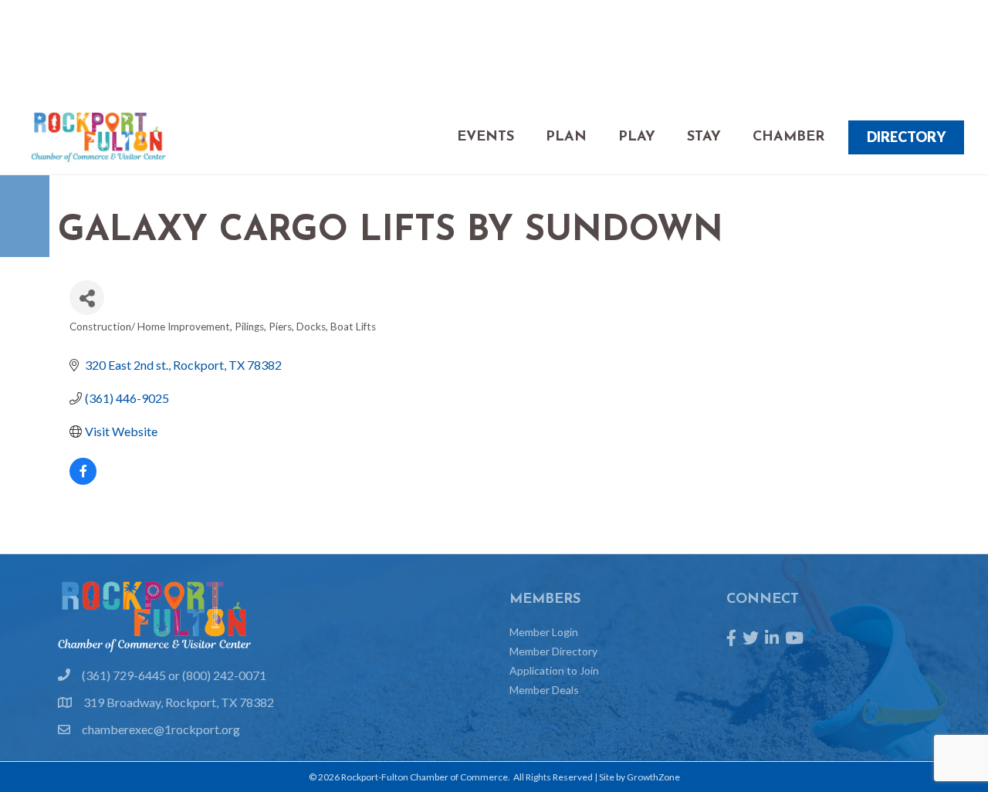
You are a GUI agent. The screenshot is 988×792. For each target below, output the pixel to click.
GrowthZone (653, 777)
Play (636, 137)
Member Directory (553, 651)
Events (485, 137)
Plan (566, 137)
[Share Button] (86, 297)
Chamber (788, 137)
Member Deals (544, 689)
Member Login (543, 631)
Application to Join (554, 670)
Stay (704, 137)
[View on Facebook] (82, 479)
